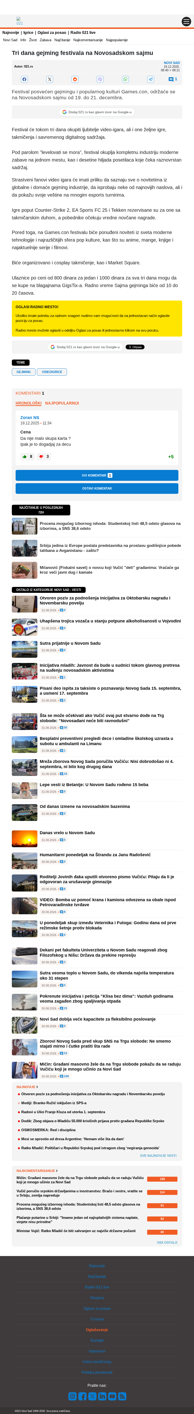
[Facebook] (24, 79)
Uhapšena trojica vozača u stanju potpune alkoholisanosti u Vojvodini (110, 621)
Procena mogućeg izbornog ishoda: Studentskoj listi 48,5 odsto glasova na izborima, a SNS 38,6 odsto (110, 526)
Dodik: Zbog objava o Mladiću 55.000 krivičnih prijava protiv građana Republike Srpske (92, 1121)
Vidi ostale (167, 1242)
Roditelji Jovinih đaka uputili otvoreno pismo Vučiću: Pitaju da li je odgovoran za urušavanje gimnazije (107, 879)
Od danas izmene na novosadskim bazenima (85, 806)
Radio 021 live (83, 33)
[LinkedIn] (102, 1396)
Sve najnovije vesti (158, 1155)
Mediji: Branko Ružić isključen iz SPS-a (53, 1103)
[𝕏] (49, 79)
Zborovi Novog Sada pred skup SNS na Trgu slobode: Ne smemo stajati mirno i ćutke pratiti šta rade (105, 1044)
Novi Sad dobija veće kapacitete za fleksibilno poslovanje (98, 1019)
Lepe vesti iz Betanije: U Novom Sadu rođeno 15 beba (94, 784)
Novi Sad (10, 40)
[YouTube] (112, 1396)
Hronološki (28, 403)
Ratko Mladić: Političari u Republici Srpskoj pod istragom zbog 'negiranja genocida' (90, 1148)
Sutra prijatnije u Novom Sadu (70, 643)
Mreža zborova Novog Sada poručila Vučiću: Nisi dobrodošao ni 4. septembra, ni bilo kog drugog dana (107, 764)
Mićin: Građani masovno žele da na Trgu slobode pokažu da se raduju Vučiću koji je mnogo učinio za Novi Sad (110, 1067)
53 (65, 1053)
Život (33, 40)
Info (23, 40)
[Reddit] (75, 79)
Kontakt (97, 1340)
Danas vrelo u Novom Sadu (67, 832)
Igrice (28, 33)
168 (66, 1076)
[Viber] (100, 79)
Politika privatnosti (97, 1372)
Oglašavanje (97, 1330)
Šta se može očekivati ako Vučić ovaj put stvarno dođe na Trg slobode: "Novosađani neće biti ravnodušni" (102, 718)
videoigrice (52, 372)
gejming (24, 372)
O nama (97, 1319)
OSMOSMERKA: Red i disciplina (48, 1130)
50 (65, 727)
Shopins (97, 1298)
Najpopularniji (62, 403)
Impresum (97, 1351)
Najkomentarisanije (88, 40)
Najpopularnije (117, 40)
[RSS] (121, 1396)
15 (65, 1008)
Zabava (45, 40)
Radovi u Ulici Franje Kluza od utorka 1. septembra (63, 1112)
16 (65, 773)
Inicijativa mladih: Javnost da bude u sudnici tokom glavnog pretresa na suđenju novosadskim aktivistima (110, 668)
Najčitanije (62, 40)
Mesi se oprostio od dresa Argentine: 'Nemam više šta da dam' (72, 1139)
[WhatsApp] (125, 79)
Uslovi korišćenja (97, 1362)
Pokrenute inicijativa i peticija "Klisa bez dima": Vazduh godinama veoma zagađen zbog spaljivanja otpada (106, 999)
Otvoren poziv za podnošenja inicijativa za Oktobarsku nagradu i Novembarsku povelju (93, 1094)
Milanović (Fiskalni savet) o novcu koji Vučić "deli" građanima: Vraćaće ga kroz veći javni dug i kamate (109, 570)
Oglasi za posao (52, 33)
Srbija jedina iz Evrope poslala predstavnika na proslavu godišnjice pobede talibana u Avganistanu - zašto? (110, 548)
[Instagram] (73, 1396)
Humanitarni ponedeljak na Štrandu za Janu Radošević (95, 854)
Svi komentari (96, 475)
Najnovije (10, 33)
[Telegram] (150, 79)
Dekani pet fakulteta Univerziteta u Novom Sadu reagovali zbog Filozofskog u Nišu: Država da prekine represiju (103, 953)
